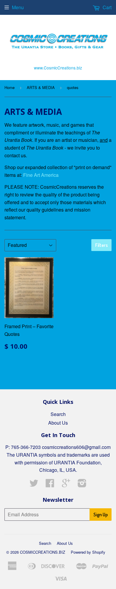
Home (9, 87)
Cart (106, 7)
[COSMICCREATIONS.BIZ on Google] (66, 484)
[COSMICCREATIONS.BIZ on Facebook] (50, 484)
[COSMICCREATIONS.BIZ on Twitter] (33, 484)
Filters (101, 245)
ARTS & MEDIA (41, 87)
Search (58, 414)
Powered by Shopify (88, 552)
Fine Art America (41, 175)
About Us (58, 422)
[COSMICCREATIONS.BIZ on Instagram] (82, 484)
